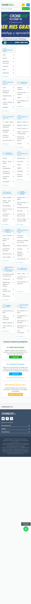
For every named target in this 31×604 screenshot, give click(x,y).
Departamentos (7, 96)
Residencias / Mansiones (6, 91)
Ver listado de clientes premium (15, 377)
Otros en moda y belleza (7, 210)
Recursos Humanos (19, 175)
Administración (21, 158)
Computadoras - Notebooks (7, 126)
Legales (19, 168)
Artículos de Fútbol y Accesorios (22, 241)
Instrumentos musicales (6, 249)
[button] (23, 4)
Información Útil (6, 425)
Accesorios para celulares (21, 93)
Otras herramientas (6, 295)
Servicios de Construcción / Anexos (21, 138)
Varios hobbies (7, 257)
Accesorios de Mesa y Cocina (21, 215)
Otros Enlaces (5, 432)
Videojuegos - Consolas (6, 131)
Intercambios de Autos (21, 311)
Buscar (26, 8)
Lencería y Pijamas (5, 220)
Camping (19, 249)
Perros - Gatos (21, 273)
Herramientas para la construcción (8, 275)
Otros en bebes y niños (7, 326)
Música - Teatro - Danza (7, 162)
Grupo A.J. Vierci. (16, 442)
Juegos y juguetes (7, 322)
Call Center (20, 161)
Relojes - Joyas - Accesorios (7, 201)
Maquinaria (6, 73)
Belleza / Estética (22, 122)
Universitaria (6, 181)
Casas (4, 87)
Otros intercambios (20, 331)
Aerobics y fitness (22, 245)
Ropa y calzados (7, 197)
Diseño (19, 165)
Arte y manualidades (6, 167)
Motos (4, 69)
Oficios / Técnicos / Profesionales (22, 132)
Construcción (6, 279)
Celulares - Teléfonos (20, 88)
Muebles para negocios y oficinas (6, 284)
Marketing (20, 171)
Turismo (19, 143)
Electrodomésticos (22, 207)
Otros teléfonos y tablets (22, 101)
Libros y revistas (7, 235)
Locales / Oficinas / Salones (7, 103)
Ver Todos (5, 76)
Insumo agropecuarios (7, 290)
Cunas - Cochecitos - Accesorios (6, 317)
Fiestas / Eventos (22, 128)
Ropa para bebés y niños (8, 311)
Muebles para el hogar (21, 198)
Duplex (4, 99)
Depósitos (5, 107)
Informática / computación (6, 172)
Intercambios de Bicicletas (21, 321)
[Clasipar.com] (7, 5)
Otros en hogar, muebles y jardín (21, 220)
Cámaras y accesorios (6, 136)
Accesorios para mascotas (21, 277)
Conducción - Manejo (6, 177)
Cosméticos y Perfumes (6, 215)
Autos (4, 55)
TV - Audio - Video (8, 122)
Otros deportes (21, 259)
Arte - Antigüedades (6, 244)
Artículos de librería (6, 239)
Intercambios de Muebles (21, 316)
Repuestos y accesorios (6, 62)
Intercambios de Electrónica (21, 326)
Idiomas (5, 158)
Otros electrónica (7, 140)
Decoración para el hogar (21, 203)
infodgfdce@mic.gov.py (18, 453)
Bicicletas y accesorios (20, 236)
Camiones (5, 66)
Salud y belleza (7, 206)
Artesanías (20, 211)
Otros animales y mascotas (22, 282)
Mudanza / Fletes (22, 125)
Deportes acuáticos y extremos (20, 253)
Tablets (19, 97)
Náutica (5, 58)
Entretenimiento (7, 254)
